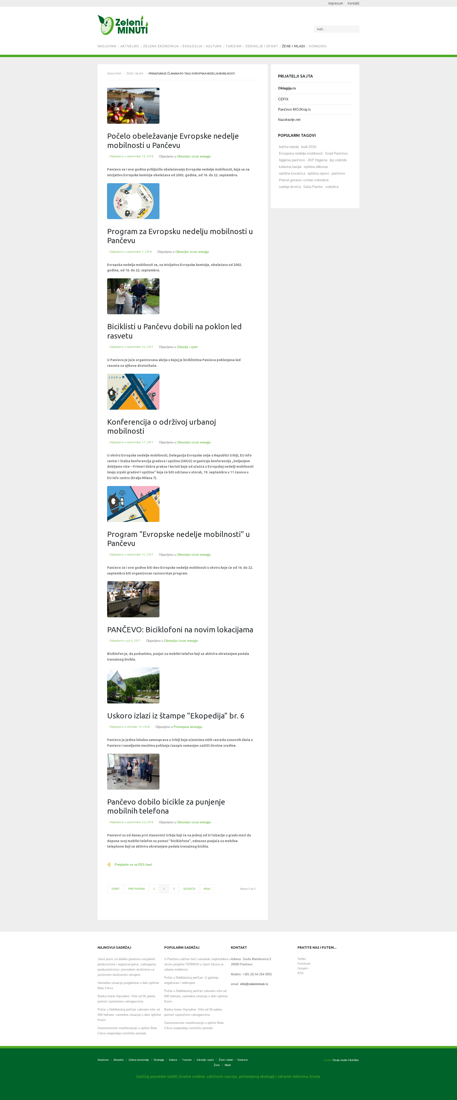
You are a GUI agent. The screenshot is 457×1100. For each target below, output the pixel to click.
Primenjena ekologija (188, 727)
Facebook (304, 963)
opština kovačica (292, 173)
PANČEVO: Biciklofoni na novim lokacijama (180, 629)
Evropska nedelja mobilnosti (301, 153)
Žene (217, 1065)
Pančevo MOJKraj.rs (294, 109)
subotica (331, 187)
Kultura (214, 46)
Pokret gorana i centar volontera (303, 180)
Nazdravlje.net (289, 120)
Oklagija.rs (287, 88)
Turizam (234, 46)
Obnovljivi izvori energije (194, 156)
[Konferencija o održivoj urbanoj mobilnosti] (133, 392)
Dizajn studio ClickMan (346, 1060)
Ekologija (192, 46)
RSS (300, 973)
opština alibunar (316, 167)
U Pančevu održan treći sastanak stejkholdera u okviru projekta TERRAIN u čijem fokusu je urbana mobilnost (197, 964)
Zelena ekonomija (161, 46)
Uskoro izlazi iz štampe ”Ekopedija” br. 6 (175, 715)
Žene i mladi (293, 46)
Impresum (335, 3)
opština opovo (318, 173)
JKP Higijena (317, 160)
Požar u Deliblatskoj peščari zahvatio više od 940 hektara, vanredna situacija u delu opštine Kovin (129, 1015)
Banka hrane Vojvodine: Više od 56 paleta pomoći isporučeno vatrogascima (126, 998)
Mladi (228, 1065)
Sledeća (189, 888)
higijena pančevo (292, 160)
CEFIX (283, 99)
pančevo (338, 173)
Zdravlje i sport (261, 46)
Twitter (302, 959)
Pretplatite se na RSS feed (133, 864)
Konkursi (318, 46)
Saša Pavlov (313, 187)
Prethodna (136, 888)
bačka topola (289, 147)
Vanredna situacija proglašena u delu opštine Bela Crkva (128, 985)
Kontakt (353, 3)
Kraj (207, 888)
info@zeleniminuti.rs (254, 984)
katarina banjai (290, 167)
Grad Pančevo (336, 153)
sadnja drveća (290, 187)
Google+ (303, 968)
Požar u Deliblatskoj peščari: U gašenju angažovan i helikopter (191, 980)
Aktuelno (129, 46)
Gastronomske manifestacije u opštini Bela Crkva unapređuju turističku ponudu (127, 1030)
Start (115, 888)
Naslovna (107, 46)
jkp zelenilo (338, 160)
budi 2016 (308, 147)
